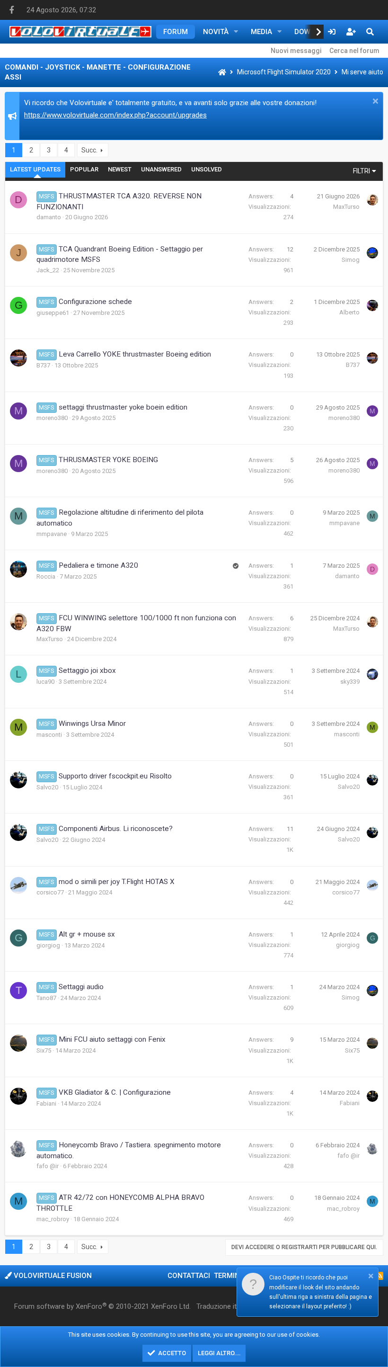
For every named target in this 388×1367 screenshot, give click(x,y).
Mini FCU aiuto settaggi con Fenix (112, 1039)
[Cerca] (370, 32)
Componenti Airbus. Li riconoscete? (116, 828)
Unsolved (206, 169)
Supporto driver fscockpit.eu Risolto (115, 776)
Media (261, 31)
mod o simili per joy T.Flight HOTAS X (117, 881)
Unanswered (161, 169)
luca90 (45, 681)
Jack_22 (47, 270)
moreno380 (52, 417)
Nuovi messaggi (296, 50)
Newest (120, 169)
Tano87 (46, 997)
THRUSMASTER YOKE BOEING (108, 460)
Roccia (45, 576)
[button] (236, 32)
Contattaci (189, 1275)
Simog (351, 259)
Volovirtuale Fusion (52, 1275)
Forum (175, 31)
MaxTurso (346, 206)
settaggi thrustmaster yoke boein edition (123, 407)
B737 (43, 365)
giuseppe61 (52, 312)
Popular (84, 169)
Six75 (43, 1050)
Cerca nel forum (354, 50)
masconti (49, 734)
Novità (216, 31)
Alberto (349, 312)
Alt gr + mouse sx (87, 934)
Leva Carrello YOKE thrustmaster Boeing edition (135, 354)
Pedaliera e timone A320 (98, 565)
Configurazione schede (95, 301)
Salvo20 (47, 787)
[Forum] (222, 72)
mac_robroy (52, 1219)
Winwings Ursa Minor (92, 723)
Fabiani (46, 1103)
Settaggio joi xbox (87, 670)
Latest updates (35, 169)
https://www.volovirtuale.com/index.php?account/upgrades (115, 115)
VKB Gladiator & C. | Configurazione (115, 1092)
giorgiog (48, 945)
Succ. (89, 150)
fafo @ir (47, 1166)
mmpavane (51, 533)
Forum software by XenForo (102, 1306)
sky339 (350, 681)
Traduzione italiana (225, 1306)
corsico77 (50, 892)
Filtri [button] (361, 171)
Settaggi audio (81, 987)
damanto (48, 217)
